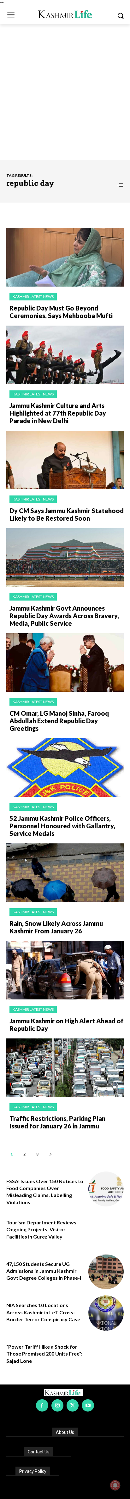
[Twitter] (73, 1405)
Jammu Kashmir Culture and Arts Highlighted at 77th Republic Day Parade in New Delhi (57, 413)
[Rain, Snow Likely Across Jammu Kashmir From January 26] (65, 872)
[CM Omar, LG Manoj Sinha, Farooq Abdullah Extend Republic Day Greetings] (65, 662)
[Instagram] (57, 1405)
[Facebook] (42, 1405)
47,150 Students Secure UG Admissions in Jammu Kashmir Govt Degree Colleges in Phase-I (43, 1271)
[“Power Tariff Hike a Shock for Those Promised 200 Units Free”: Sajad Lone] (106, 1354)
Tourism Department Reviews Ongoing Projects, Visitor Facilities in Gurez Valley (41, 1229)
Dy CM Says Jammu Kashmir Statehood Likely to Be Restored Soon (66, 514)
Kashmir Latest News (33, 296)
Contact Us (39, 1451)
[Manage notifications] (115, 1485)
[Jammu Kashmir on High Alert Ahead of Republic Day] (65, 970)
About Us (65, 1432)
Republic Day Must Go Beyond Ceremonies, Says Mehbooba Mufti (61, 311)
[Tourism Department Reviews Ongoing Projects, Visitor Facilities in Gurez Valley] (106, 1230)
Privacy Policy (32, 1471)
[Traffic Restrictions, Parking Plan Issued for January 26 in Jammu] (65, 1067)
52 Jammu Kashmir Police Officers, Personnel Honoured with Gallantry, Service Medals (62, 825)
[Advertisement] (65, 92)
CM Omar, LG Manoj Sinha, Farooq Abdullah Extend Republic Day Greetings (59, 720)
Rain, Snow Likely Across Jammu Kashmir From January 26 (56, 927)
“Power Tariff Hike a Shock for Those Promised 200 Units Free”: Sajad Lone (44, 1354)
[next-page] (50, 1154)
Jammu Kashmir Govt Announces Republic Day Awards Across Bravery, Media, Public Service (64, 615)
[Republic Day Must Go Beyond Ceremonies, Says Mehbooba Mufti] (65, 257)
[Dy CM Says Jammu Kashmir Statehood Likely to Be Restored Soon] (65, 460)
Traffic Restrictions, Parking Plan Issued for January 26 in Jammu (57, 1122)
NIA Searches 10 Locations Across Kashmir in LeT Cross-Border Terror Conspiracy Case (43, 1312)
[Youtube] (88, 1405)
